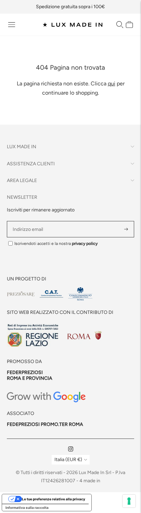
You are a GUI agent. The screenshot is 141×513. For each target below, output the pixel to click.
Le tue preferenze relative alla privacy (53, 499)
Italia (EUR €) (68, 459)
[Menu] (11, 24)
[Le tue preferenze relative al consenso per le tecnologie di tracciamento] (129, 501)
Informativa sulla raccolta (27, 507)
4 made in (89, 481)
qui (111, 83)
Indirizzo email (29, 221)
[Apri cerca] (120, 24)
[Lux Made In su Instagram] (70, 450)
